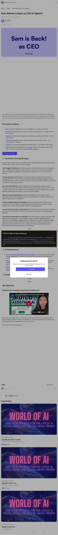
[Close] (45, 259)
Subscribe (31, 269)
